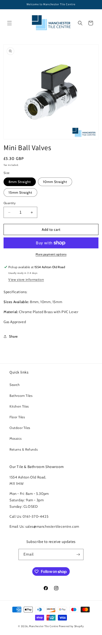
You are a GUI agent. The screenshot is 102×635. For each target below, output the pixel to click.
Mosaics (15, 438)
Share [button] (13, 336)
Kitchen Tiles (19, 406)
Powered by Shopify (71, 626)
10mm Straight (55, 182)
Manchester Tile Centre (43, 626)
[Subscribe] (78, 554)
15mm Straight (20, 192)
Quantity (10, 203)
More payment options (51, 254)
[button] (9, 23)
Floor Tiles (17, 417)
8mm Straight (20, 182)
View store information (26, 279)
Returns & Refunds (23, 449)
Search (14, 385)
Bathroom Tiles (20, 396)
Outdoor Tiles (19, 428)
